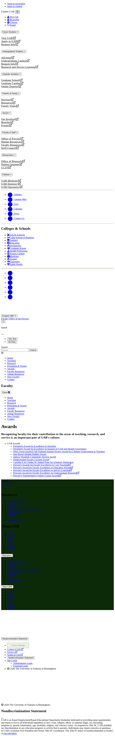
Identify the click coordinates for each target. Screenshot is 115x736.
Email (10, 517)
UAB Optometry (10, 187)
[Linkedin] (10, 297)
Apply (10, 532)
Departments (13, 512)
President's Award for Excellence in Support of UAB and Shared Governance (50, 449)
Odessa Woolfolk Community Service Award (34, 457)
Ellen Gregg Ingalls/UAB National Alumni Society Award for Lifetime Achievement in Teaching (59, 451)
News (10, 540)
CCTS (5, 167)
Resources (6, 102)
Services (5, 99)
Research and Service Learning (18, 67)
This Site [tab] (12, 339)
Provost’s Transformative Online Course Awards (37, 475)
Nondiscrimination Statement (14, 639)
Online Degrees (9, 86)
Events (5, 125)
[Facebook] (10, 273)
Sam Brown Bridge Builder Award (29, 454)
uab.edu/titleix (10, 733)
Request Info (8, 44)
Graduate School (10, 80)
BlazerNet (12, 504)
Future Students (9, 32)
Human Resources (11, 141)
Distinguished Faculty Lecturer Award (31, 459)
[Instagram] (10, 282)
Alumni (5, 113)
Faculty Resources (11, 145)
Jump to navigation (16, 3)
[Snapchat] (10, 292)
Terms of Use (15, 655)
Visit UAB (7, 38)
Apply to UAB (9, 41)
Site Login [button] (12, 660)
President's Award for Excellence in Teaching (34, 446)
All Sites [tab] (12, 342)
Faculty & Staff (9, 132)
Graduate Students (10, 74)
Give (9, 538)
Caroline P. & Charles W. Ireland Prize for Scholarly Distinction (43, 462)
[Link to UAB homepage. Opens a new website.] (27, 617)
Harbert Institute (10, 164)
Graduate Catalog (10, 83)
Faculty (5, 318)
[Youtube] (10, 287)
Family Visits (8, 106)
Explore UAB (8, 316)
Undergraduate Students (13, 51)
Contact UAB (15, 649)
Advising (6, 57)
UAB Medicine (9, 180)
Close (5, 392)
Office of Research (11, 161)
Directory (11, 514)
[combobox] (15, 350)
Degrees (11, 535)
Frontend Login (20, 666)
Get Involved (8, 119)
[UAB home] (57, 313)
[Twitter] (10, 278)
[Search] (3, 321)
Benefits (5, 122)
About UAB (7, 587)
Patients (6, 174)
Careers (10, 546)
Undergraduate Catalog (13, 60)
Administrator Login (22, 663)
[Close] (17, 11)
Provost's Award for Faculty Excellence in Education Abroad (43, 467)
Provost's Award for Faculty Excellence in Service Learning (42, 470)
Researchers (8, 155)
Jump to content (14, 6)
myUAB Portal (14, 520)
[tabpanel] (57, 349)
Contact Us (6, 483)
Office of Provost (10, 138)
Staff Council (8, 148)
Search (4, 347)
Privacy (12, 652)
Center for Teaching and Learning (23, 509)
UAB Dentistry (9, 184)
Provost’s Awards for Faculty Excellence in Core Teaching (42, 465)
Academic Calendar (16, 501)
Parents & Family (10, 93)
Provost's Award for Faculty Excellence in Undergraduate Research (46, 473)
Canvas (10, 506)
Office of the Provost (19, 318)
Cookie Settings (18, 645)
